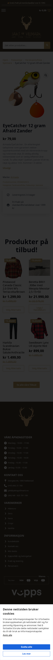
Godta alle (26, 646)
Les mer (26, 653)
